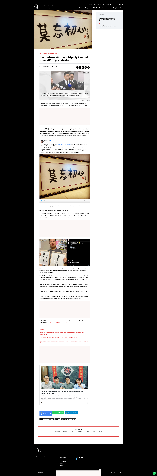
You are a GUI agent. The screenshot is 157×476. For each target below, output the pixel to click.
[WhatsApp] (83, 67)
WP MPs (73, 419)
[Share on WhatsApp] (154, 473)
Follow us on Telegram (71, 412)
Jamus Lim (51, 419)
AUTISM (45, 419)
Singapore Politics (52, 53)
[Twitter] (120, 4)
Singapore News (43, 53)
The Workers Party (66, 419)
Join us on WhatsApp (59, 412)
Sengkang (57, 419)
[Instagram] (119, 4)
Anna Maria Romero (46, 66)
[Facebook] (117, 4)
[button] (113, 4)
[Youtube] (122, 4)
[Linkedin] (86, 67)
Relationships (101, 16)
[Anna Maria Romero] (40, 66)
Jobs (99, 23)
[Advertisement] (64, 116)
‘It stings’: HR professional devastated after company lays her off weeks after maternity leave (107, 25)
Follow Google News (46, 413)
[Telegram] (88, 67)
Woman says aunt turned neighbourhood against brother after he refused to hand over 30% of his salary (107, 19)
